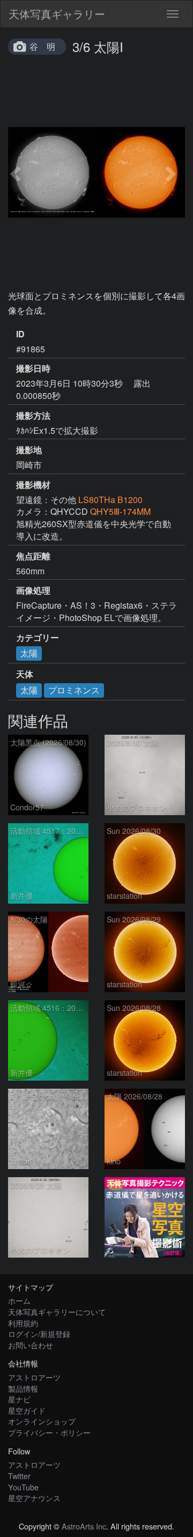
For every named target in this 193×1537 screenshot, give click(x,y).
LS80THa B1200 (110, 499)
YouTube (23, 1486)
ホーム (19, 1300)
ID (20, 334)
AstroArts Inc (84, 1526)
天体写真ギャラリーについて (57, 1311)
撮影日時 (33, 368)
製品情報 (23, 1388)
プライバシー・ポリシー (49, 1432)
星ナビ (19, 1399)
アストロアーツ (34, 1377)
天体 (24, 674)
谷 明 (42, 46)
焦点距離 (33, 556)
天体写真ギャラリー (57, 13)
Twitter (19, 1475)
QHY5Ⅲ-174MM (120, 511)
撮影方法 (33, 416)
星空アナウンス (34, 1497)
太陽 (29, 653)
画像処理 (33, 590)
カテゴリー (37, 638)
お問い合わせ (30, 1344)
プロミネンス (74, 690)
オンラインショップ (42, 1421)
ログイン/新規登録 (39, 1333)
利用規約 (23, 1322)
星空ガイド (27, 1410)
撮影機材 (33, 485)
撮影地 (29, 450)
